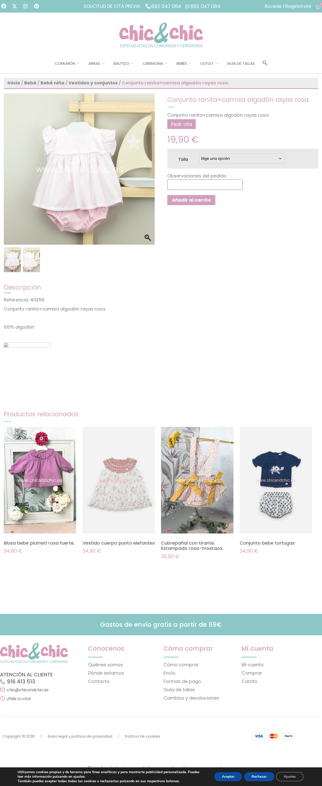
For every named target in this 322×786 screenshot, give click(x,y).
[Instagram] (25, 6)
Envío (169, 673)
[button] (265, 63)
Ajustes (290, 776)
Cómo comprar (181, 665)
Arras (94, 63)
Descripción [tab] (22, 287)
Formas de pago (182, 681)
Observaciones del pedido (196, 176)
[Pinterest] (36, 6)
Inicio (14, 83)
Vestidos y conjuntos (93, 83)
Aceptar (228, 776)
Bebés (182, 63)
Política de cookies (142, 736)
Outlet (207, 63)
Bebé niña (52, 83)
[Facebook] (4, 6)
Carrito (249, 681)
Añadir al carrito (191, 200)
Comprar (252, 673)
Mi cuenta (252, 665)
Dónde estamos (106, 673)
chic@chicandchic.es (28, 690)
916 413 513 (21, 681)
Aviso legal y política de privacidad (80, 736)
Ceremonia (153, 63)
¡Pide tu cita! (19, 699)
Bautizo (121, 63)
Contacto (99, 681)
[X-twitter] (14, 6)
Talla (183, 159)
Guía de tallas (241, 63)
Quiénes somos (105, 665)
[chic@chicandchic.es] (2, 689)
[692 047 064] (148, 6)
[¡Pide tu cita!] (2, 698)
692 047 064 (166, 6)
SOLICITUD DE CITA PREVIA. (112, 6)
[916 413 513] (2, 681)
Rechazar (259, 776)
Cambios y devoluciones (191, 698)
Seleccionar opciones (26, 560)
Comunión (65, 63)
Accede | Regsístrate (287, 6)
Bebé (30, 83)
